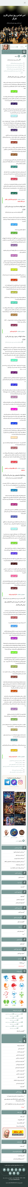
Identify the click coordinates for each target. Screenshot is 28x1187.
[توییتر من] (4, 1170)
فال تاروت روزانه (20, 1045)
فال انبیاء (22, 887)
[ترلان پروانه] (14, 47)
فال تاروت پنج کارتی (20, 1064)
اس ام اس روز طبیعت (20, 865)
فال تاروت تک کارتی (20, 1055)
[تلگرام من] (19, 1170)
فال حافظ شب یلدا (20, 1123)
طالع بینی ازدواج (21, 922)
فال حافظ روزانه (21, 1120)
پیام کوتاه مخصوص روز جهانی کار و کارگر (15, 69)
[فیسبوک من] (15, 1170)
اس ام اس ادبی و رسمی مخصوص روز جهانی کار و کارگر (13, 72)
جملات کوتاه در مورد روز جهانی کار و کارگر (14, 67)
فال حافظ (22, 1116)
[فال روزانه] (8, 797)
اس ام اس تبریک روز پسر (19, 858)
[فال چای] (20, 820)
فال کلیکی (22, 944)
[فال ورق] (8, 820)
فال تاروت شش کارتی (19, 1067)
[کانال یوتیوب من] (14, 1173)
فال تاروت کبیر (21, 1049)
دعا (23, 934)
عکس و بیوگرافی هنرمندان (18, 1159)
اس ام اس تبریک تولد (20, 855)
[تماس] (8, 1170)
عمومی (17, 841)
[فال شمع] (8, 809)
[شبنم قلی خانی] (6, 47)
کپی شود (14, 91)
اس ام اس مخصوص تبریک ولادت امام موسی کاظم (14, 861)
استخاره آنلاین (21, 877)
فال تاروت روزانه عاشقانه (19, 1080)
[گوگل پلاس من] (17, 1173)
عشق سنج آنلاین (20, 953)
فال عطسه (22, 1146)
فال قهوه (22, 896)
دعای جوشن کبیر (20, 931)
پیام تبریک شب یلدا (20, 1126)
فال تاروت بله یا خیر (20, 1083)
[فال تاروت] (20, 797)
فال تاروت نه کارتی (20, 1071)
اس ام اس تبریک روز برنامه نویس (16, 760)
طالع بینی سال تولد (20, 1031)
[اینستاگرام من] (12, 1170)
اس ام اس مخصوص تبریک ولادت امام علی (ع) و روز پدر (13, 767)
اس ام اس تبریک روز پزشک (17, 770)
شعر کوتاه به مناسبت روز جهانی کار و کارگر (14, 65)
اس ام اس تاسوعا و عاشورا (19, 852)
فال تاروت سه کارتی (20, 1058)
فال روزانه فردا (21, 1156)
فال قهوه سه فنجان (20, 899)
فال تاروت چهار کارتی (20, 1061)
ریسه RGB (22, 963)
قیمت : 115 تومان (14, 1037)
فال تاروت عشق (21, 1077)
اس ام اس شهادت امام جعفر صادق (16, 764)
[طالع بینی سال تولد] (14, 1021)
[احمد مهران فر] (22, 47)
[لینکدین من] (10, 1173)
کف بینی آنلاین (21, 912)
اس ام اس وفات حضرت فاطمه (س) (17, 868)
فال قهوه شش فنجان (20, 903)
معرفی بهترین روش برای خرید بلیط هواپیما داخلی (14, 1104)
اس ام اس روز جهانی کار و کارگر (14, 17)
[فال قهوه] (20, 809)
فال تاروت (22, 1086)
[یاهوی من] (23, 1170)
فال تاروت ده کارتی (20, 1074)
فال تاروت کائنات (20, 1052)
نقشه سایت (8, 1183)
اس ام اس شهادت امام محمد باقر (16, 772)
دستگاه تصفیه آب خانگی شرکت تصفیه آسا (15, 1096)
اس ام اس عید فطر (19, 762)
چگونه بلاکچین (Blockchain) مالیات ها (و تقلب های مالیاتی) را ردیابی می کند (14, 1100)
